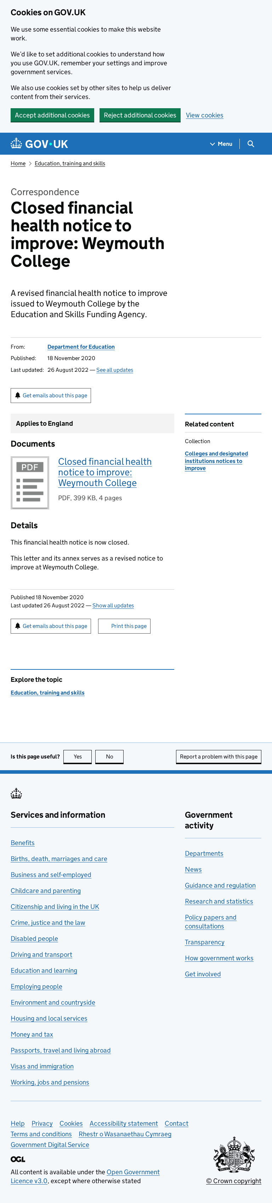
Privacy (42, 1123)
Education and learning (44, 970)
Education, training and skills (70, 163)
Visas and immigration (42, 1066)
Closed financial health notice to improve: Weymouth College (105, 472)
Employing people (36, 986)
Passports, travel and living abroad (61, 1050)
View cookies (204, 115)
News (193, 869)
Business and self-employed (51, 875)
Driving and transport (41, 954)
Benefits (23, 843)
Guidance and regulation (220, 885)
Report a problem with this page (218, 756)
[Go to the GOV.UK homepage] (39, 143)
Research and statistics (219, 901)
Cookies (71, 1123)
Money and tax (32, 1034)
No (115, 756)
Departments (204, 853)
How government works (219, 958)
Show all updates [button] (113, 605)
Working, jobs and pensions (50, 1082)
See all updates (114, 369)
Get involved (203, 974)
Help (18, 1123)
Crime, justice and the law (48, 922)
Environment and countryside (53, 1002)
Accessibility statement (124, 1123)
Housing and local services (49, 1018)
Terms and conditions (41, 1134)
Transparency (205, 942)
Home (18, 163)
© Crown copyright (233, 1181)
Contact (176, 1123)
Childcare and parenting (46, 891)
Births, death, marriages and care (59, 859)
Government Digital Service (50, 1145)
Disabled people (34, 938)
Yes (83, 756)
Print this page (129, 626)
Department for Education (81, 346)
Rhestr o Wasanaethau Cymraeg (125, 1134)
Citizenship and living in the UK (55, 907)
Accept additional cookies (52, 115)
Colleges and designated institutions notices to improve (216, 460)
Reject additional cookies (140, 115)
